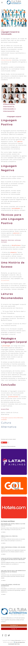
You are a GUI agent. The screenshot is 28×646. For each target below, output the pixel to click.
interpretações (6, 60)
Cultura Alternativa (18, 417)
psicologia (6, 345)
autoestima (5, 280)
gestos (20, 141)
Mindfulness (16, 245)
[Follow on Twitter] (9, 635)
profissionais (13, 396)
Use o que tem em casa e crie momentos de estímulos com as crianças (13, 571)
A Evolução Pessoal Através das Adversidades (10, 585)
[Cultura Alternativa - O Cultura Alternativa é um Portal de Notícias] (14, 2)
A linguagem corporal (7, 417)
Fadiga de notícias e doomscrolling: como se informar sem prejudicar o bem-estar (13, 559)
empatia (13, 252)
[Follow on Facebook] (3, 635)
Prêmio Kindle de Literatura (9, 536)
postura (16, 233)
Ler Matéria (3, 532)
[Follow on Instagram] (6, 635)
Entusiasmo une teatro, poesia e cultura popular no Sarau (13, 524)
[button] (2, 2)
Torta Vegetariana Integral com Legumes (13, 547)
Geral (2, 30)
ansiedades (16, 208)
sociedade (4, 419)
